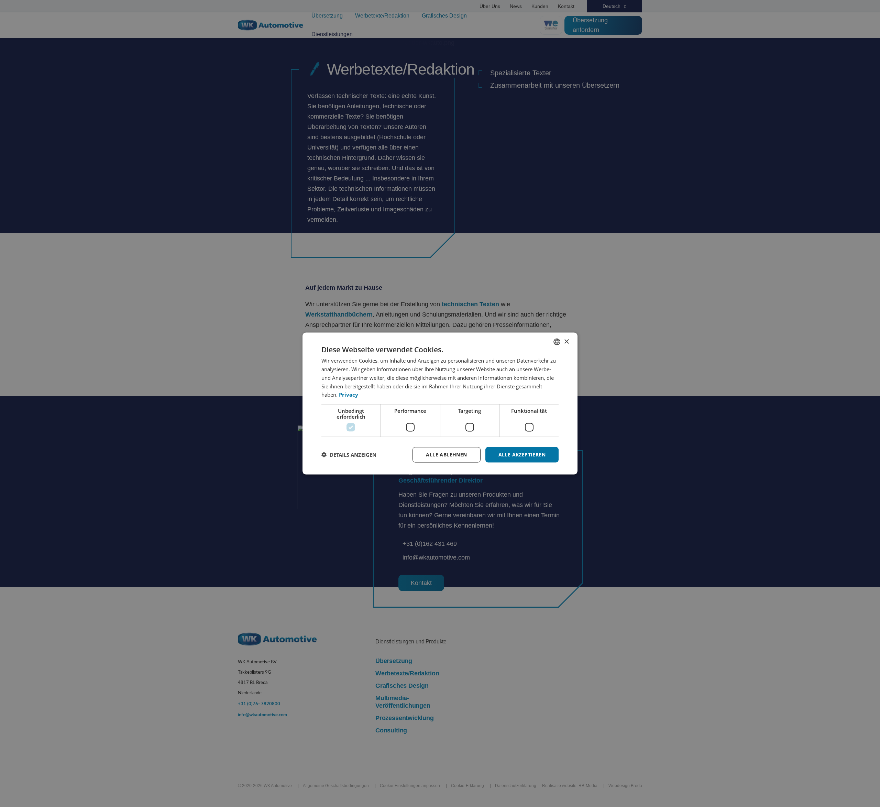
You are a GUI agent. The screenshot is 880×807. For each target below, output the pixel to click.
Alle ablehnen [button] (446, 454)
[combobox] (556, 342)
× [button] (566, 341)
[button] (348, 454)
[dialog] (440, 404)
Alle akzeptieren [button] (522, 454)
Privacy (348, 394)
